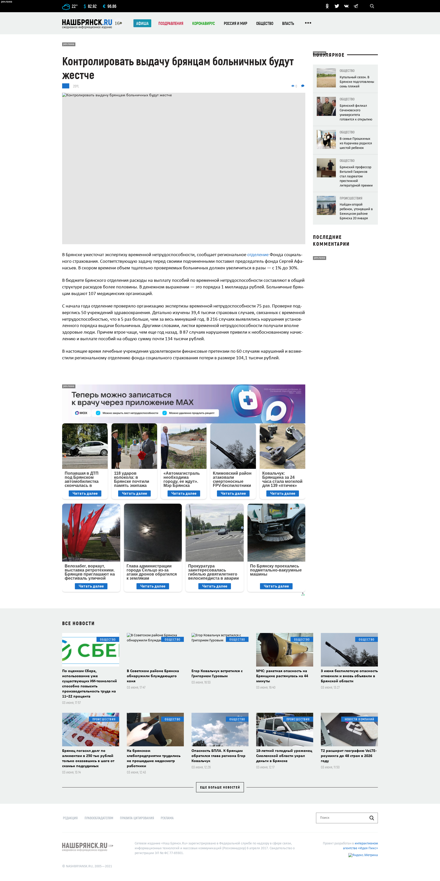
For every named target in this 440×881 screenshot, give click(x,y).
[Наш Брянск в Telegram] (355, 6)
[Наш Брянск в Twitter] (337, 6)
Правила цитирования (137, 818)
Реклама (167, 818)
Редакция (70, 818)
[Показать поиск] (372, 6)
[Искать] (372, 818)
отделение (258, 255)
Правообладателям (99, 818)
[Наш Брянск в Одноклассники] (327, 6)
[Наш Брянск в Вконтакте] (346, 6)
